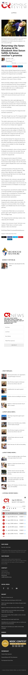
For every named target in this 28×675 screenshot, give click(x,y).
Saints (25, 63)
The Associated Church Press (7, 660)
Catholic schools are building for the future (17, 396)
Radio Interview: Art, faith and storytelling (16, 444)
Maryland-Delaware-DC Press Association (9, 657)
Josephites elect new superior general (15, 389)
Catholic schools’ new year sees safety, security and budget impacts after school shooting (16, 472)
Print (3, 237)
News (23, 63)
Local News (19, 63)
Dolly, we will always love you (7, 597)
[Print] (2, 237)
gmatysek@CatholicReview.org (18, 230)
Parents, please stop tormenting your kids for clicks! (11, 600)
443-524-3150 (4, 575)
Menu (14, 13)
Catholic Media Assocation (6, 654)
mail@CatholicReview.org (6, 577)
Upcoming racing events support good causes (10, 619)
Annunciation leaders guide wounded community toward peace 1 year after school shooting (16, 479)
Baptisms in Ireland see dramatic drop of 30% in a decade (12, 607)
